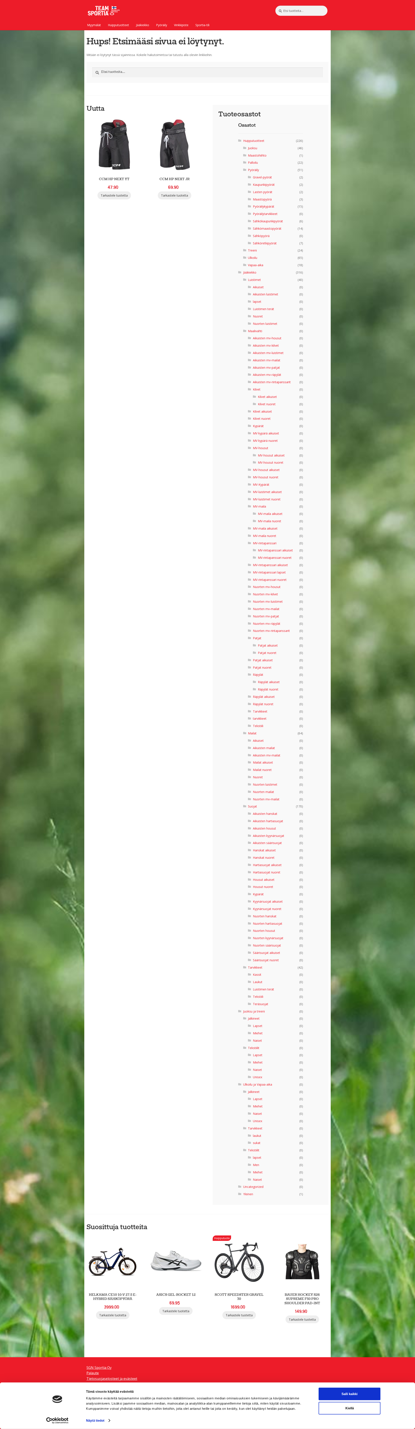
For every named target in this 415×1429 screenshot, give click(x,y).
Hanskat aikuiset (264, 850)
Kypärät (258, 426)
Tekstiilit (253, 1048)
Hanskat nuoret (264, 857)
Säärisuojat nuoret (266, 960)
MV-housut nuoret (270, 462)
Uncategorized (253, 1187)
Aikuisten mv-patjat (266, 367)
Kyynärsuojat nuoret (267, 909)
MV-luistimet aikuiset (267, 492)
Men (256, 1165)
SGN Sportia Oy (99, 1367)
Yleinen (248, 1194)
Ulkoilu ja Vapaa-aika (257, 1084)
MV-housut (260, 448)
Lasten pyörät (262, 192)
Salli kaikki (350, 1394)
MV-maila (259, 506)
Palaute (92, 1373)
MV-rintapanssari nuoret (275, 558)
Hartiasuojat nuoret (266, 872)
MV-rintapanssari (264, 543)
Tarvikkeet (260, 711)
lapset (257, 302)
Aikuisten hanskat (265, 814)
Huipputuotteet (118, 25)
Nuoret (258, 316)
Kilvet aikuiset (267, 397)
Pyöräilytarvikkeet (265, 214)
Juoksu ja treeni (254, 1011)
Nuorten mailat (263, 792)
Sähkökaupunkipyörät (268, 221)
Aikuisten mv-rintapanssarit (272, 382)
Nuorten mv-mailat (266, 609)
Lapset (257, 1026)
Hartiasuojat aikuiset (267, 865)
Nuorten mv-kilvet (265, 594)
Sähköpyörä (261, 236)
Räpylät (258, 675)
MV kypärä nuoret (265, 441)
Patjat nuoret (267, 653)
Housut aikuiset (264, 880)
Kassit (257, 974)
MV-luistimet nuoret (267, 499)
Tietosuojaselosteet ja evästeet (111, 1378)
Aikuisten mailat (264, 748)
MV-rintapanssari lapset (269, 572)
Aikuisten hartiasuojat (268, 821)
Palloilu (253, 162)
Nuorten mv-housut (267, 587)
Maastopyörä (262, 199)
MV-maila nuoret (269, 521)
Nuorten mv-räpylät (266, 624)
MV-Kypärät (261, 484)
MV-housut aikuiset (271, 455)
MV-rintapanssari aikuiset (275, 550)
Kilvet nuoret (267, 404)
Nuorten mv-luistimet (268, 601)
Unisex (257, 1077)
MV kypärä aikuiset (266, 433)
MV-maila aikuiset (270, 514)
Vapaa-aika (255, 265)
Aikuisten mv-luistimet (268, 353)
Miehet (258, 1033)
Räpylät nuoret (268, 689)
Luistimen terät (263, 309)
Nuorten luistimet (265, 324)
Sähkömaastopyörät (267, 228)
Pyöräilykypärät (263, 206)
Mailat (252, 733)
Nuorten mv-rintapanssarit (271, 631)
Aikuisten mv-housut (267, 338)
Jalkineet (254, 1018)
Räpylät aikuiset (269, 682)
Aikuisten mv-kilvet (266, 345)
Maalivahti (255, 331)
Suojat (252, 806)
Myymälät (94, 25)
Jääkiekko (142, 25)
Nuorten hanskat (264, 916)
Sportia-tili (202, 25)
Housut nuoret (263, 887)
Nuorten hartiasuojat (267, 923)
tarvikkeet (260, 718)
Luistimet (254, 280)
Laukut (257, 982)
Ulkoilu (252, 258)
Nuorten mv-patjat (266, 616)
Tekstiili (258, 726)
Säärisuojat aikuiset (266, 953)
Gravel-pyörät (262, 177)
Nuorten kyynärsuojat (268, 938)
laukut (257, 1136)
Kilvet (256, 389)
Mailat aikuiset (263, 762)
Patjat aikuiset (268, 645)
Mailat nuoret (262, 770)
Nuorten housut (264, 931)
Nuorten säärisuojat (267, 945)
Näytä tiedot (95, 1420)
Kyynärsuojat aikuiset (268, 901)
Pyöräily (161, 25)
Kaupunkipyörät (264, 185)
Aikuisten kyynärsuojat (268, 836)
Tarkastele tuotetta (114, 195)
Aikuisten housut (264, 828)
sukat (256, 1143)
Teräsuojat (260, 1004)
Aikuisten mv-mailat (266, 360)
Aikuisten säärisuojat (267, 843)
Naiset (257, 1040)
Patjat (257, 638)
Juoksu (252, 148)
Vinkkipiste (181, 25)
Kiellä (349, 1408)
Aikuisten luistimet (265, 294)
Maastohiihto (257, 155)
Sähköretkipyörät (265, 243)
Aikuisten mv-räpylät (267, 375)
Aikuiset (258, 287)
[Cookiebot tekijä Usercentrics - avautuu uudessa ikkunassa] (57, 1420)
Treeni (252, 250)
